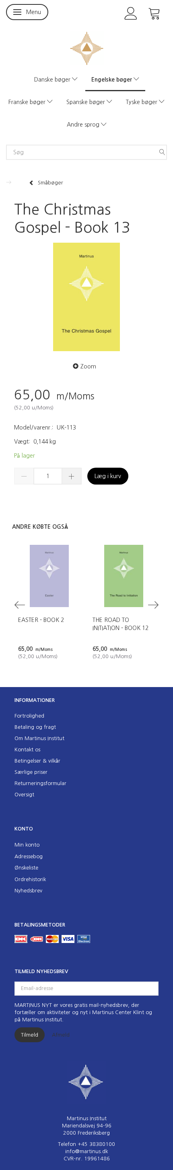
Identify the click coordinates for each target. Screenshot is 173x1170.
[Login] (131, 12)
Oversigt (24, 794)
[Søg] (162, 152)
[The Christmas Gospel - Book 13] (86, 297)
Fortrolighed (29, 715)
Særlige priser (30, 772)
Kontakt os (27, 749)
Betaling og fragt (35, 727)
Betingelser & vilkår (37, 760)
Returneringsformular (40, 783)
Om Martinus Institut (39, 738)
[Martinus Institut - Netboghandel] (87, 47)
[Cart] (154, 12)
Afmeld (61, 1034)
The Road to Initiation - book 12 (120, 624)
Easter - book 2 (41, 620)
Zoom (88, 366)
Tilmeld (29, 1034)
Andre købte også (40, 527)
